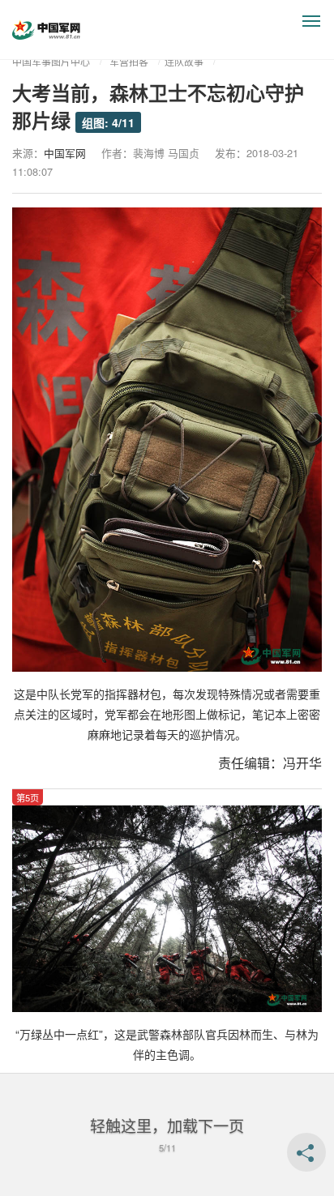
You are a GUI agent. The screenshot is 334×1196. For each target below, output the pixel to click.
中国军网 (65, 152)
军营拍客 (128, 61)
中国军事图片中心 (51, 61)
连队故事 (184, 61)
